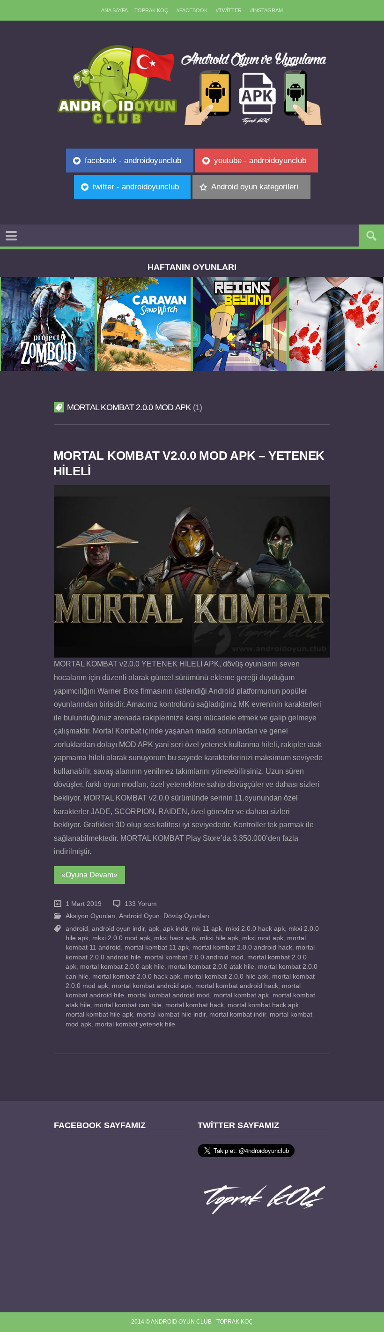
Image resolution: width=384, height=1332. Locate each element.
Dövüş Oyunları (186, 916)
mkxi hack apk (175, 938)
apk (153, 928)
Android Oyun (139, 916)
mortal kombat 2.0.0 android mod (194, 957)
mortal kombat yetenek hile (135, 1024)
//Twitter (229, 10)
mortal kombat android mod (169, 995)
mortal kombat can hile (128, 1005)
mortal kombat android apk (152, 985)
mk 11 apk (207, 928)
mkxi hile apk (219, 938)
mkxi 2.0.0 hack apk (255, 928)
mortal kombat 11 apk (157, 947)
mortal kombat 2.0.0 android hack (242, 947)
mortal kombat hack (194, 1005)
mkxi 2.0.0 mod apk (121, 938)
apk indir (175, 928)
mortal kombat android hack (236, 985)
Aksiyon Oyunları (91, 916)
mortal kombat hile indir (171, 1014)
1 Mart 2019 (84, 903)
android (77, 928)
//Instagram (266, 10)
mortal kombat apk (241, 995)
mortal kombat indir (237, 1014)
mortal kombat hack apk (263, 1005)
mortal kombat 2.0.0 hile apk (226, 976)
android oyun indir (118, 928)
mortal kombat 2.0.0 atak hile (211, 966)
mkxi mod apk (262, 938)
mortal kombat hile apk (99, 1014)
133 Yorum (141, 903)
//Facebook (192, 10)
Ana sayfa (114, 10)
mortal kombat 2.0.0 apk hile (122, 966)
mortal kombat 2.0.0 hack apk (136, 976)
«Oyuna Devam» (89, 875)
